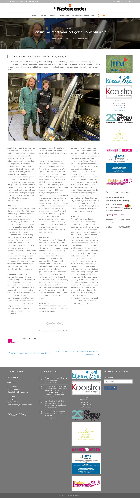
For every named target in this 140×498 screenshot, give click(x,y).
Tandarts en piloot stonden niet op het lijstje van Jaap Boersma (56, 414)
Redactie (53, 15)
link (67, 331)
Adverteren (64, 15)
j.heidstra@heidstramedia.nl (21, 405)
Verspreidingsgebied (80, 15)
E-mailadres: (108, 378)
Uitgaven (42, 15)
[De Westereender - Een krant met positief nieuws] (70, 8)
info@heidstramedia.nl (19, 392)
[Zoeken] (132, 8)
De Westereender (81, 39)
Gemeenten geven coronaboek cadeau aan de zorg (31, 353)
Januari (70, 28)
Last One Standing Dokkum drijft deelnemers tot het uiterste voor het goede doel (55, 403)
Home (34, 15)
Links (93, 15)
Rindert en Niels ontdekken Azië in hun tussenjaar (56, 379)
